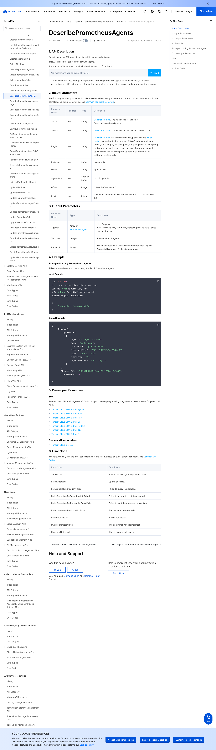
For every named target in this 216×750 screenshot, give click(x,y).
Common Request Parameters (100, 102)
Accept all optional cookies (121, 740)
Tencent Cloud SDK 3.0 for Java (66, 413)
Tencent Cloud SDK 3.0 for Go (65, 422)
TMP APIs (118, 21)
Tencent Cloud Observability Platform (93, 21)
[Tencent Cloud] (12, 11)
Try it (156, 73)
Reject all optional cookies (154, 740)
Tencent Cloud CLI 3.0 (62, 445)
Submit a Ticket (91, 575)
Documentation (56, 21)
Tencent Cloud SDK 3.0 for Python (67, 409)
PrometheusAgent (78, 229)
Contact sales (72, 575)
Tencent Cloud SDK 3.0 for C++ (66, 434)
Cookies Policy (86, 745)
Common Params (102, 119)
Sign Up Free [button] (206, 11)
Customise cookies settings (189, 740)
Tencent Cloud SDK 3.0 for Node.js (68, 426)
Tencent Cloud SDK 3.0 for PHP (66, 417)
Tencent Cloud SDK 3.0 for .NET (66, 430)
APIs (69, 21)
